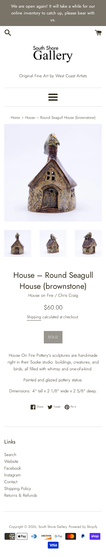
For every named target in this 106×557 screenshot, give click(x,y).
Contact (10, 482)
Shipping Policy (17, 488)
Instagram (12, 475)
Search (10, 454)
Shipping (34, 317)
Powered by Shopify (83, 526)
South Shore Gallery (52, 526)
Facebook (12, 468)
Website (11, 461)
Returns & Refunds (20, 495)
